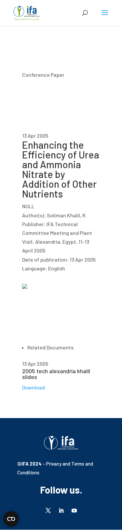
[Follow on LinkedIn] (61, 510)
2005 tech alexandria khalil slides (56, 373)
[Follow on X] (48, 510)
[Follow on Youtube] (74, 510)
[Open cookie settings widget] (11, 519)
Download (33, 387)
